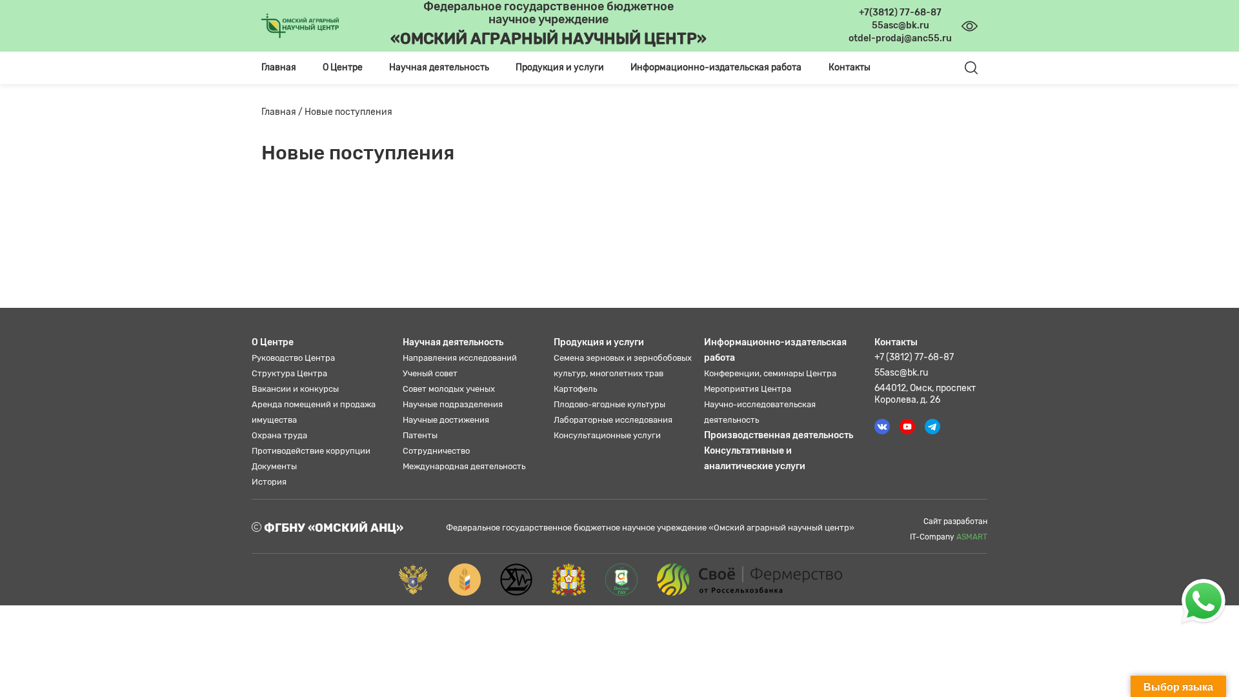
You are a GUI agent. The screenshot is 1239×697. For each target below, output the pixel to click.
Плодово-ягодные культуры (609, 404)
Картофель (575, 389)
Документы (274, 466)
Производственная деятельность (778, 435)
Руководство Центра (293, 358)
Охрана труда (279, 435)
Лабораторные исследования (613, 420)
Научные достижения (446, 420)
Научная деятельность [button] (439, 67)
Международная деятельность (464, 466)
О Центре (273, 342)
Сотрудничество (436, 451)
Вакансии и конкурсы (295, 389)
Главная (278, 67)
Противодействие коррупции (311, 451)
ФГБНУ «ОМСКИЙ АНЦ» (332, 528)
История (269, 482)
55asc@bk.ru (901, 372)
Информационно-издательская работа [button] (715, 67)
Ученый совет (430, 373)
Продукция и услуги (599, 342)
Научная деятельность (453, 342)
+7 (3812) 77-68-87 (914, 357)
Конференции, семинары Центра (770, 373)
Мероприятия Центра (747, 389)
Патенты (420, 435)
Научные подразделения (453, 404)
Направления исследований (460, 358)
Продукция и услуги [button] (560, 67)
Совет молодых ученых (449, 389)
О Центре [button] (343, 67)
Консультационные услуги (607, 435)
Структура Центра (289, 373)
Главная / (283, 111)
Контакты (850, 67)
